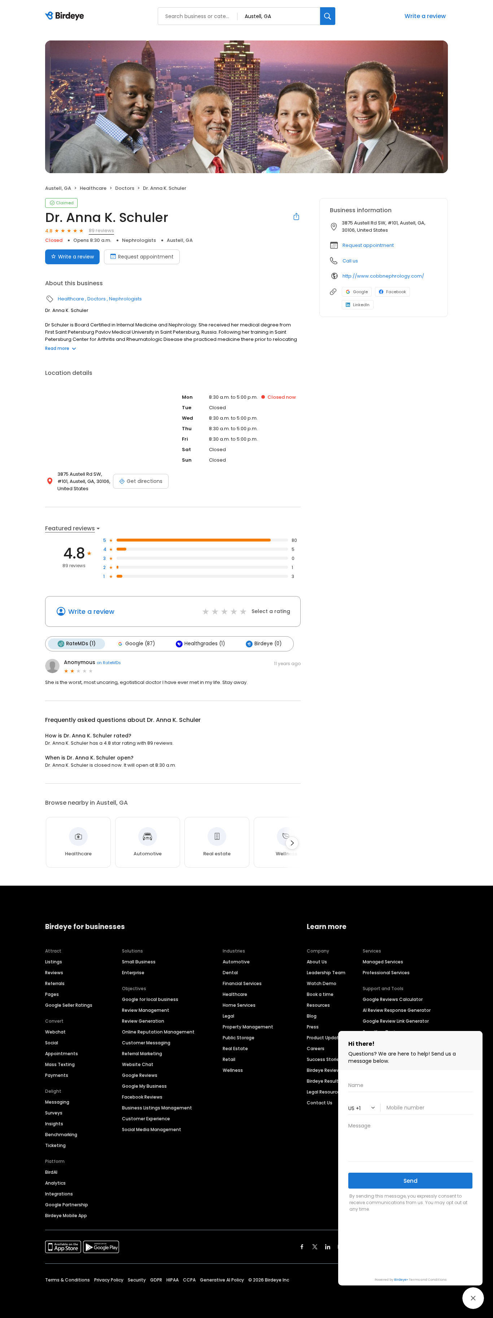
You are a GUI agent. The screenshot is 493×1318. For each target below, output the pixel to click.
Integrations (59, 1194)
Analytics (55, 1183)
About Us (317, 962)
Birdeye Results (324, 1081)
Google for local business (150, 999)
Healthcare (93, 188)
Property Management (248, 1027)
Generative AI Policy (222, 1280)
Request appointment (146, 256)
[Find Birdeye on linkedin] (328, 1246)
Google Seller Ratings (68, 1005)
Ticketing (55, 1145)
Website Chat (137, 1064)
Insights (54, 1124)
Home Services (239, 1005)
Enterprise (133, 973)
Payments (56, 1075)
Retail (229, 1059)
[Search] (327, 16)
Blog (312, 1016)
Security (137, 1280)
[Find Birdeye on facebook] (302, 1246)
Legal (228, 1016)
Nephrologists (139, 240)
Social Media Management (151, 1129)
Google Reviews (139, 1075)
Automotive (236, 962)
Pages (52, 994)
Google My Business (144, 1086)
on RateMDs (109, 663)
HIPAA (172, 1280)
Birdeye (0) (268, 643)
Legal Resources (325, 1092)
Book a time (320, 994)
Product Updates (325, 1038)
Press (313, 1027)
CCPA (189, 1280)
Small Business (139, 962)
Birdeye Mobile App (66, 1215)
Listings (53, 962)
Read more (57, 348)
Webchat (55, 1032)
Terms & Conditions (67, 1280)
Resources (318, 1005)
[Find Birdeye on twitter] (315, 1246)
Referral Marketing (142, 1053)
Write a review (76, 256)
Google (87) (140, 643)
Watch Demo (321, 983)
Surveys (53, 1113)
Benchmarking (61, 1134)
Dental (230, 973)
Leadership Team (326, 973)
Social (51, 1043)
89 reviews (101, 230)
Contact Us (319, 1103)
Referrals (55, 983)
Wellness (233, 1070)
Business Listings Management (157, 1108)
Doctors (124, 188)
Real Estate (235, 1048)
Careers (315, 1048)
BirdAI (51, 1172)
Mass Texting (60, 1064)
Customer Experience (146, 1119)
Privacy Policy (108, 1280)
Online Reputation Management (158, 1032)
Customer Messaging (146, 1043)
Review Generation (143, 1021)
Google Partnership (66, 1205)
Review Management (145, 1010)
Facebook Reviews (142, 1097)
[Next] (291, 843)
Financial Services (242, 983)
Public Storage (238, 1038)
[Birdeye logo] (66, 16)
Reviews (54, 973)
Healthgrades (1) (204, 643)
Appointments (61, 1053)
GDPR (156, 1280)
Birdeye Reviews (325, 1070)
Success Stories (324, 1059)
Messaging (57, 1102)
